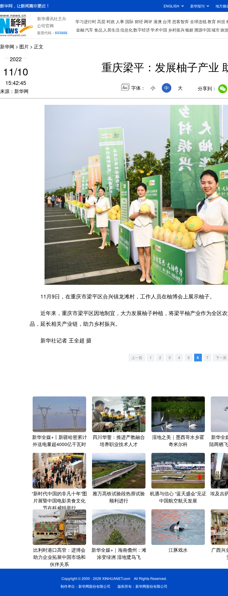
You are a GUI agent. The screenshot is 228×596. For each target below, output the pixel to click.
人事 (120, 21)
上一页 (137, 357)
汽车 (89, 30)
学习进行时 (85, 21)
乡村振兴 (176, 30)
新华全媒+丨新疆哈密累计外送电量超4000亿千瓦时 (59, 441)
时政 (111, 21)
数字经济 (141, 30)
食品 (98, 30)
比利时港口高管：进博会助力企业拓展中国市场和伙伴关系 (59, 556)
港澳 (157, 21)
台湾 (167, 21)
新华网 (7, 46)
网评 (148, 21)
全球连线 (198, 21)
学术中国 (159, 30)
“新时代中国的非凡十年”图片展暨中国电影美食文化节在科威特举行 (59, 500)
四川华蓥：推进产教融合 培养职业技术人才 (119, 441)
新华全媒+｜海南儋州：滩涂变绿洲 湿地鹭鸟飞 (118, 553)
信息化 (126, 30)
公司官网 (45, 26)
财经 (139, 21)
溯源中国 (202, 30)
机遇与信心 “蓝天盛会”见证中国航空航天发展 (178, 497)
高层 (101, 21)
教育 (212, 21)
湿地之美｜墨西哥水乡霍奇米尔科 (178, 441)
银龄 (189, 30)
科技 (221, 21)
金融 (80, 30)
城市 (215, 30)
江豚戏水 (178, 549)
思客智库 (180, 21)
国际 (129, 21)
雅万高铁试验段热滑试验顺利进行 (119, 497)
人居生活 (111, 30)
